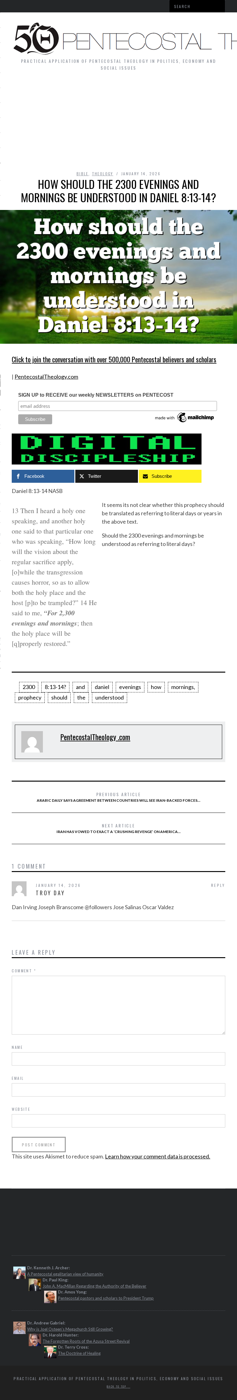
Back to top (117, 1386)
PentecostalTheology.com (46, 376)
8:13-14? (55, 686)
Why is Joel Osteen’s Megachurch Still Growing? (70, 1329)
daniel (102, 686)
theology (102, 173)
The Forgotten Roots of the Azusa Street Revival (86, 1341)
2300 (29, 686)
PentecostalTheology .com (95, 736)
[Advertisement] (118, 124)
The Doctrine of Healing (79, 1353)
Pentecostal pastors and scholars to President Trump (106, 1298)
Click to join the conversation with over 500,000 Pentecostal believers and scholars (114, 359)
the (81, 697)
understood (109, 697)
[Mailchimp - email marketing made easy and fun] (185, 422)
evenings (130, 686)
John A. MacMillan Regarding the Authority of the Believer (94, 1286)
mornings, (183, 686)
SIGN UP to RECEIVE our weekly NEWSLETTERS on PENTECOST (95, 395)
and (80, 686)
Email (18, 1078)
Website (21, 1109)
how (156, 686)
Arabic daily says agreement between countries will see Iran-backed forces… (118, 797)
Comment (24, 970)
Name (17, 1047)
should (59, 697)
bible (83, 173)
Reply (218, 885)
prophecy (29, 697)
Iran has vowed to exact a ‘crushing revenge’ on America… (118, 828)
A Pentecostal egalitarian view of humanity (65, 1273)
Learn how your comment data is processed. (157, 1156)
